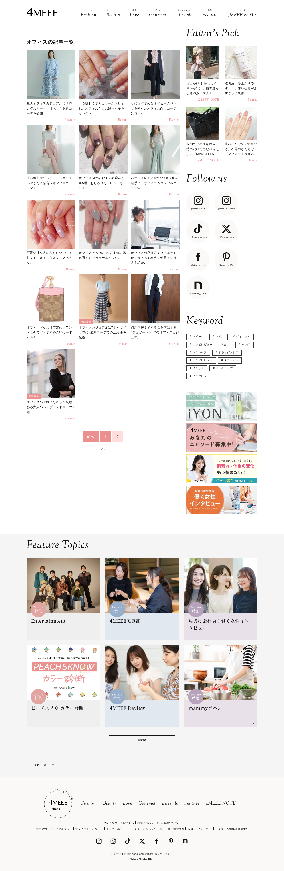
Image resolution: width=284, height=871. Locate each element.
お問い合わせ (145, 823)
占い (227, 344)
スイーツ (198, 336)
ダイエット (243, 336)
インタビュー (201, 376)
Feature (191, 803)
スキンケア (200, 352)
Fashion (89, 803)
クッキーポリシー (117, 829)
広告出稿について (168, 823)
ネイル (220, 336)
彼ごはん (198, 368)
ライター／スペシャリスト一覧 (150, 829)
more (142, 740)
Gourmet (147, 803)
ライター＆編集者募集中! (231, 829)
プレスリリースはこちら (118, 823)
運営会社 (178, 829)
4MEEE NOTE (221, 803)
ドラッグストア (228, 352)
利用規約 (41, 829)
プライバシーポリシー (89, 829)
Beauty (110, 803)
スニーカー (231, 360)
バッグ (246, 344)
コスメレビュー (202, 360)
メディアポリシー (61, 829)
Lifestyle (170, 803)
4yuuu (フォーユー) (199, 829)
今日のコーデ (224, 368)
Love (127, 803)
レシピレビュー (202, 344)
